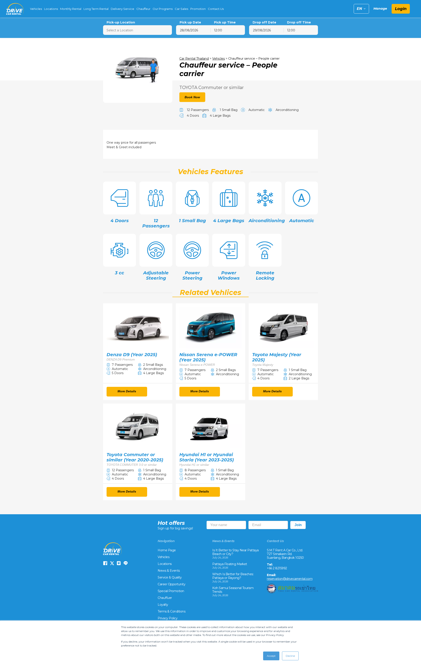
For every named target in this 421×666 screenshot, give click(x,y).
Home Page (167, 550)
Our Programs (163, 9)
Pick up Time (225, 22)
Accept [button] (271, 655)
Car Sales (181, 9)
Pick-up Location (121, 22)
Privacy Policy (167, 618)
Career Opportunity (171, 584)
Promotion (198, 9)
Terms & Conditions (171, 611)
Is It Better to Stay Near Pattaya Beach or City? (235, 552)
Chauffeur (143, 9)
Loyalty (163, 605)
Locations (51, 9)
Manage (380, 9)
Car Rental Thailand (194, 59)
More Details (127, 391)
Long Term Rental (96, 9)
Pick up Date (190, 22)
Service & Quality (170, 577)
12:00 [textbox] (218, 30)
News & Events (169, 571)
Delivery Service (122, 9)
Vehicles (36, 9)
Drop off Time (299, 22)
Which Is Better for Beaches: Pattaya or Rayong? (232, 576)
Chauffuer (165, 598)
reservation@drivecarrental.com (289, 579)
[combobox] (227, 30)
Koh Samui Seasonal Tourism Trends (232, 590)
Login (401, 8)
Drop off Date (264, 22)
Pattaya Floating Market (229, 564)
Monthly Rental (70, 9)
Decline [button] (290, 655)
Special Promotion (171, 591)
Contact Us (216, 9)
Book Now (192, 97)
